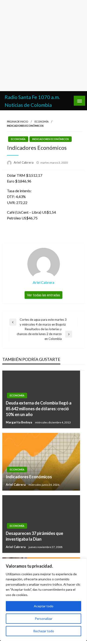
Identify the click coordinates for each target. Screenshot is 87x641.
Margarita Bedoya (19, 422)
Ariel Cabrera (24, 162)
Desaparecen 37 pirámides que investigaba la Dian (34, 536)
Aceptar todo (43, 606)
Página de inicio (17, 121)
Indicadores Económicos (50, 139)
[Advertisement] (43, 45)
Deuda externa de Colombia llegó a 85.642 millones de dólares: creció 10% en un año (38, 408)
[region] (43, 599)
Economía (41, 121)
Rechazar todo (43, 631)
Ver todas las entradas (43, 295)
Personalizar (43, 618)
